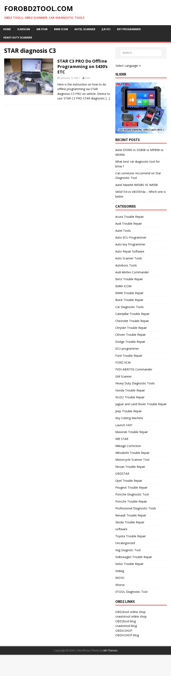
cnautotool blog (126, 626)
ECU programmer (127, 348)
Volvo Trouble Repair (129, 564)
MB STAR (121, 439)
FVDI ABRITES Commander (133, 369)
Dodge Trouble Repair (130, 342)
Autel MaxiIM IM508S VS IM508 (136, 185)
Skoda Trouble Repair (129, 522)
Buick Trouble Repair (129, 300)
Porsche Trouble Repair (131, 501)
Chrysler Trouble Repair (131, 328)
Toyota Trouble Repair (130, 536)
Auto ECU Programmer (130, 237)
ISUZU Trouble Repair (130, 397)
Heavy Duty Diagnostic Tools (135, 383)
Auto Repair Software (129, 251)
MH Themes (110, 650)
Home (7, 29)
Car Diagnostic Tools (129, 307)
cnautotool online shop (131, 616)
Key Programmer (129, 29)
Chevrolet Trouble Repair (132, 321)
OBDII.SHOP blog (127, 635)
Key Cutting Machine (129, 418)
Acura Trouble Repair (129, 217)
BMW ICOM (61, 29)
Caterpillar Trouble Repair (132, 314)
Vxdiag (119, 571)
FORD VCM (123, 362)
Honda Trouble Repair (130, 390)
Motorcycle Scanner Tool (132, 460)
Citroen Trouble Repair (130, 335)
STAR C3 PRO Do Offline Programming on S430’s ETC (82, 66)
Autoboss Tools (126, 265)
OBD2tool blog (125, 621)
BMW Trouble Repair (129, 293)
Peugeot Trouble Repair (131, 487)
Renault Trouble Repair (130, 515)
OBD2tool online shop (130, 612)
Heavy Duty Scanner (17, 37)
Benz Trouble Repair (129, 279)
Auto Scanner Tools (128, 258)
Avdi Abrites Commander (132, 272)
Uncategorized (125, 543)
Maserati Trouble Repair (131, 432)
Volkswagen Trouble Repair (133, 557)
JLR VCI (106, 29)
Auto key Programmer (130, 244)
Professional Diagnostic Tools (135, 508)
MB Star (42, 29)
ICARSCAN (23, 29)
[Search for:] (141, 52)
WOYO (119, 578)
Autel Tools (123, 231)
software (121, 529)
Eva (88, 78)
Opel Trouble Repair (128, 481)
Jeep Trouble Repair (128, 411)
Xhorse (120, 585)
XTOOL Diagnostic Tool (131, 592)
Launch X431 (124, 425)
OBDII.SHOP (123, 631)
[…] (108, 98)
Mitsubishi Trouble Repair (132, 453)
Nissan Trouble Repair (130, 467)
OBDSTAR (122, 473)
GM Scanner (123, 376)
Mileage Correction (128, 446)
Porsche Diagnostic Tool (132, 494)
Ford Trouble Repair (128, 356)
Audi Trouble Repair (128, 223)
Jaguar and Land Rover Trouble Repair (141, 404)
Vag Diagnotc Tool (128, 550)
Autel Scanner (84, 29)
